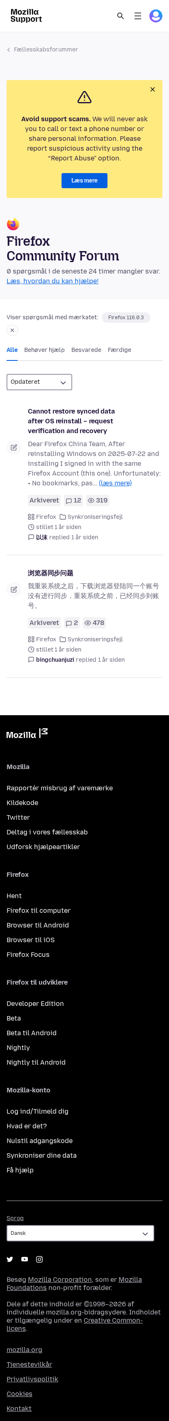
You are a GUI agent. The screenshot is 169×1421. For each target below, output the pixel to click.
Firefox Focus (28, 954)
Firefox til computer (39, 910)
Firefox (46, 517)
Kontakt (19, 1408)
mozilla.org (24, 1350)
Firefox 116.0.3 (126, 317)
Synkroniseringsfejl (95, 517)
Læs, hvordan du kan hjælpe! (52, 281)
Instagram (39, 1259)
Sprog (15, 1218)
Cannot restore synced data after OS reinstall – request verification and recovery (71, 421)
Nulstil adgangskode (40, 1141)
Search (120, 15)
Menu (137, 15)
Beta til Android (32, 1033)
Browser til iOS (31, 940)
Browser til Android (38, 925)
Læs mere (84, 180)
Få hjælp (20, 1170)
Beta (14, 1018)
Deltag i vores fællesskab (47, 832)
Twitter (18, 817)
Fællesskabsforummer (46, 49)
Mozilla (27, 734)
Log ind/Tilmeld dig (38, 1111)
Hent (14, 896)
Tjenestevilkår (29, 1364)
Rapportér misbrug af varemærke (60, 788)
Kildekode (22, 803)
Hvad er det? (27, 1126)
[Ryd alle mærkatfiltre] (12, 330)
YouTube (24, 1259)
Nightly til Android (36, 1062)
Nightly (18, 1048)
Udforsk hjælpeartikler (43, 847)
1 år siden (84, 537)
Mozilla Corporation (60, 1279)
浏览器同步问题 (50, 573)
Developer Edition (35, 1003)
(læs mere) (115, 483)
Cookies (19, 1394)
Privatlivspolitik (32, 1379)
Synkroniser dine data (42, 1155)
